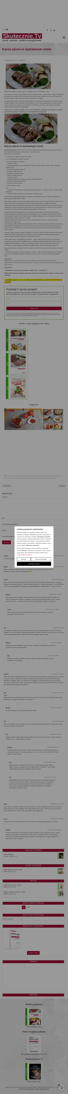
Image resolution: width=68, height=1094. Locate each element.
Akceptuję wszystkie (34, 564)
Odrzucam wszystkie (41, 559)
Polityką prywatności (26, 554)
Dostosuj (23, 559)
